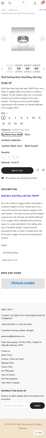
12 (3, 123)
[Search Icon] (10, 3)
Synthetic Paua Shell (12, 134)
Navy (27, 134)
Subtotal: (5, 162)
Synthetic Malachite (11, 140)
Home (3, 10)
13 (9, 123)
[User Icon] (35, 3)
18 (7, 177)
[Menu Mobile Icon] (2, 3)
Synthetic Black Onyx (12, 146)
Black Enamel (31, 146)
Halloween (13, 10)
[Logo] (23, 3)
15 (21, 123)
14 (15, 123)
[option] (23, 39)
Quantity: (5, 152)
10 (33, 118)
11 (39, 118)
